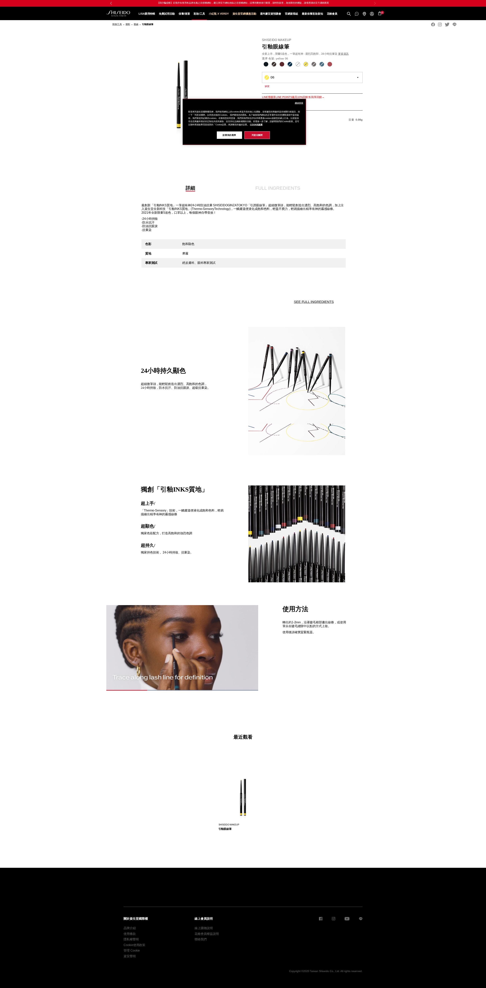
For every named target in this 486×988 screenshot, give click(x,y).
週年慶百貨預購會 (270, 13)
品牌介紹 (130, 928)
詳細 (190, 187)
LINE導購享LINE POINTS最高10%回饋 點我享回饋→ (293, 97)
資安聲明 (130, 956)
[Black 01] (266, 64)
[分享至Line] (454, 24)
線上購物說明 (204, 928)
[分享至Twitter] (447, 24)
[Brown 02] (274, 64)
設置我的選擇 (229, 135)
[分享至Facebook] (433, 24)
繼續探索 (299, 103)
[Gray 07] (314, 64)
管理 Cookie (132, 950)
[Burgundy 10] (329, 64)
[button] (375, 3)
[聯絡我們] (357, 14)
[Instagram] (440, 24)
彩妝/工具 (199, 13)
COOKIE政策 (256, 124)
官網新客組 (291, 13)
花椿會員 (332, 13)
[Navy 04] (290, 64)
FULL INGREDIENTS (277, 188)
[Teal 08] (322, 64)
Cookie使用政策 (134, 945)
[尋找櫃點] (364, 14)
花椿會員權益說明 (207, 933)
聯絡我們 (201, 939)
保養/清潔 (184, 13)
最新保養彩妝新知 (312, 13)
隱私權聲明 (131, 939)
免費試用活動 (167, 13)
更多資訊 (343, 53)
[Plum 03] (282, 64)
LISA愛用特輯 (147, 13)
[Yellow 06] (306, 64)
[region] (244, 122)
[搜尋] (349, 14)
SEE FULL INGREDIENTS (314, 302)
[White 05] (298, 64)
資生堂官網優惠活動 (244, 13)
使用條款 (130, 933)
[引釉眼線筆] (243, 794)
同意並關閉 (257, 135)
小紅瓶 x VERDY (219, 13)
